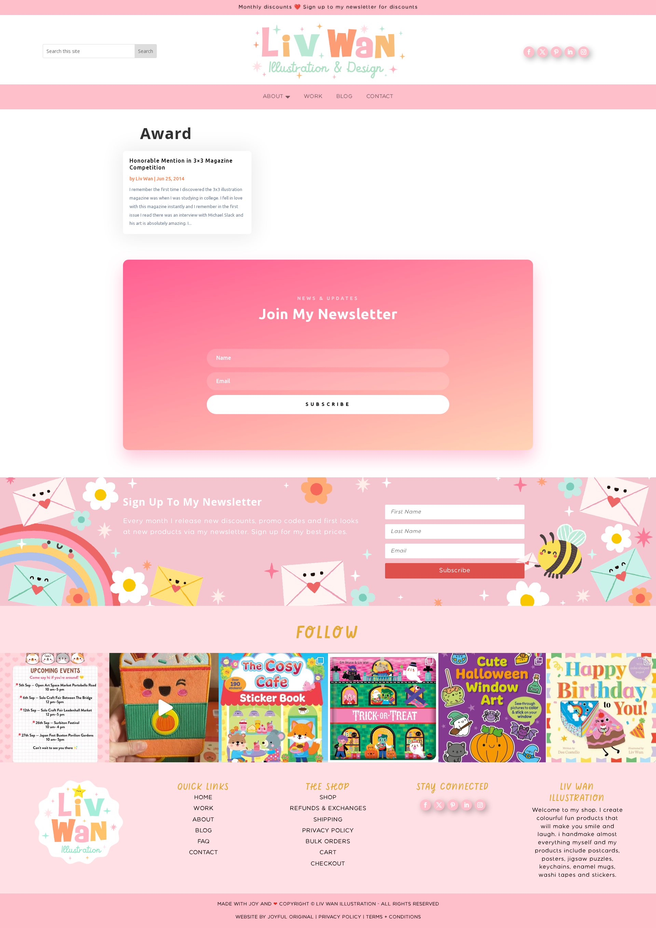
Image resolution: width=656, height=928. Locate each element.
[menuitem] (277, 97)
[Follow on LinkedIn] (569, 51)
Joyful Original (291, 917)
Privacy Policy (328, 830)
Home (203, 797)
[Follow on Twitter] (542, 51)
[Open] (54, 707)
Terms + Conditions (393, 917)
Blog (203, 830)
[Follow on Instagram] (583, 51)
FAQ (203, 841)
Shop (328, 797)
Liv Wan (144, 178)
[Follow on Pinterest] (556, 51)
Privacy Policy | (342, 917)
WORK (203, 808)
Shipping (327, 819)
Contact (203, 852)
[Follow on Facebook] (528, 51)
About (203, 819)
